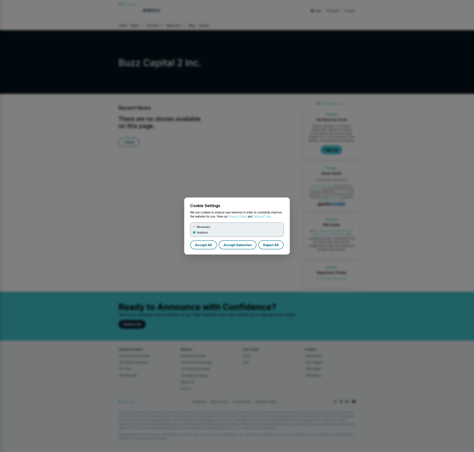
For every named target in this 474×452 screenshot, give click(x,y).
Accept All (203, 245)
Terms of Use (262, 216)
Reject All (271, 245)
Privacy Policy (237, 216)
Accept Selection (237, 245)
